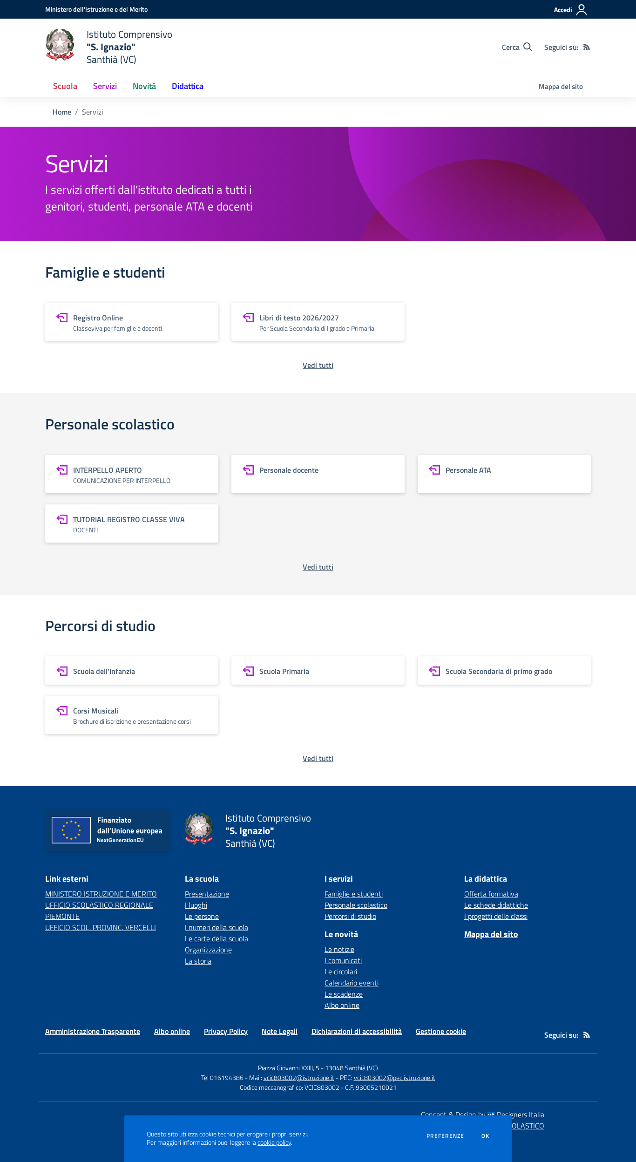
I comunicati (343, 960)
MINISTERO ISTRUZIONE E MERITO (101, 893)
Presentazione (207, 893)
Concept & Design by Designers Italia (482, 1114)
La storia (198, 960)
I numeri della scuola (216, 927)
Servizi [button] (105, 86)
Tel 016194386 (222, 1077)
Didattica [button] (187, 86)
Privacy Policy (226, 1031)
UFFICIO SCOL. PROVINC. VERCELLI (100, 927)
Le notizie (339, 949)
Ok (485, 1136)
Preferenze (445, 1136)
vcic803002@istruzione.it (299, 1077)
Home (62, 111)
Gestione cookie (441, 1031)
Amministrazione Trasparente (92, 1031)
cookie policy (274, 1142)
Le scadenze (344, 993)
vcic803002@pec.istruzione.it (394, 1077)
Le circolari (341, 971)
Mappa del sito (561, 86)
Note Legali (280, 1031)
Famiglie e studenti (354, 893)
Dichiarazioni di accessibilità (356, 1031)
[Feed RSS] (586, 47)
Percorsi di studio (350, 916)
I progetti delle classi (496, 916)
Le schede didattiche (496, 905)
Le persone (202, 916)
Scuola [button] (65, 86)
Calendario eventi (352, 982)
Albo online (342, 1005)
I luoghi (196, 905)
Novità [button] (144, 86)
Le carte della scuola (216, 938)
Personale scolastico (356, 905)
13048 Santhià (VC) (351, 1068)
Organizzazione (208, 949)
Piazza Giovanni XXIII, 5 (288, 1068)
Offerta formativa (491, 893)
